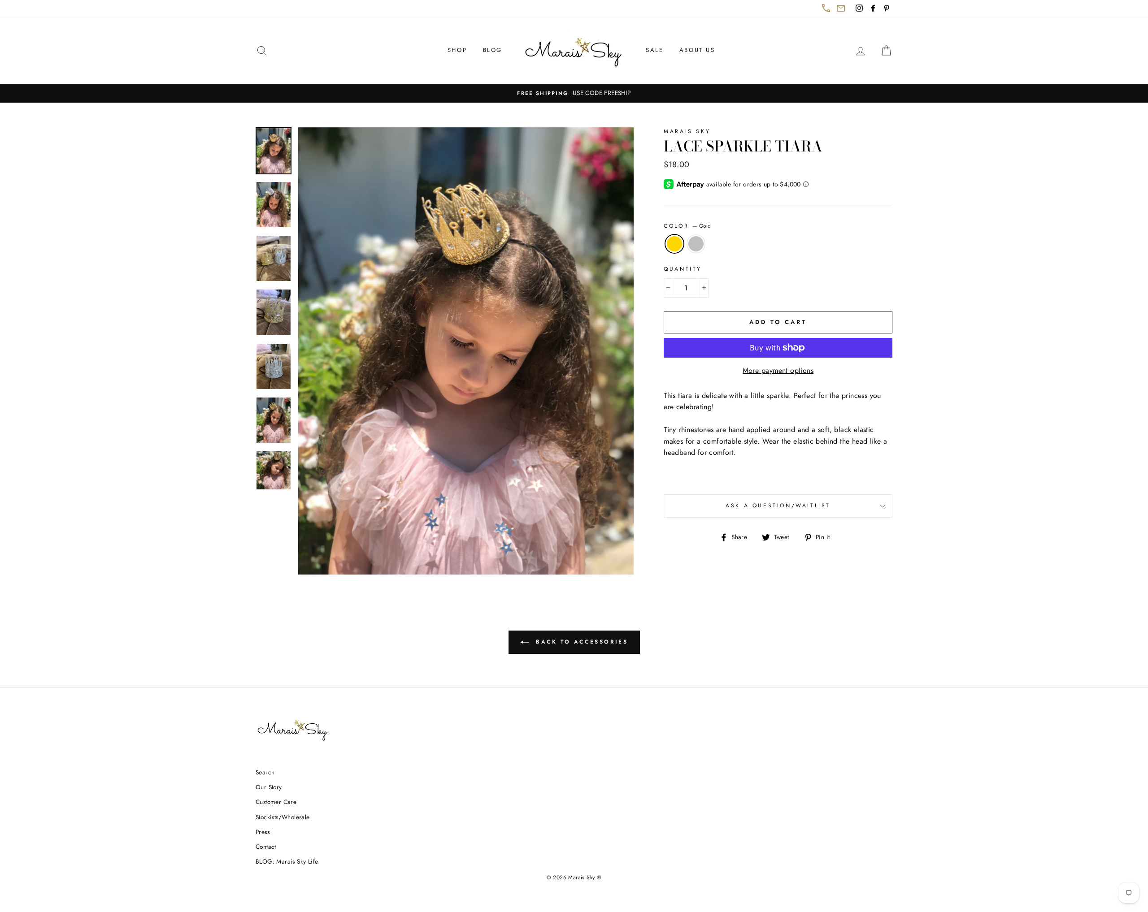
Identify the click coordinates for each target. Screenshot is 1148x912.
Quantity (683, 269)
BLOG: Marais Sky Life (287, 861)
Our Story (269, 786)
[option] (574, 93)
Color (687, 226)
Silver (696, 244)
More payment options (778, 370)
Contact (266, 846)
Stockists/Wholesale (283, 817)
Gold (674, 244)
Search (265, 772)
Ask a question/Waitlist (809, 509)
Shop (457, 50)
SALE (654, 50)
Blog (492, 50)
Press (263, 831)
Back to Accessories (586, 645)
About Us (697, 50)
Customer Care (276, 801)
